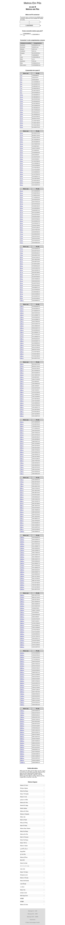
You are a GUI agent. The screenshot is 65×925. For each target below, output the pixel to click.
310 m (21, 375)
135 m (21, 319)
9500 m (22, 751)
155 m (21, 328)
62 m (21, 214)
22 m (21, 120)
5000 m (22, 647)
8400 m (22, 728)
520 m (21, 424)
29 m (21, 139)
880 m (21, 505)
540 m (21, 428)
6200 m (22, 676)
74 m (21, 240)
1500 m (22, 557)
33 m (21, 148)
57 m (21, 204)
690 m (21, 460)
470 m (21, 409)
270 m (21, 366)
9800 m (22, 758)
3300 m (22, 610)
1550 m (22, 559)
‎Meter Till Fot (23, 842)
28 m (21, 137)
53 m (21, 195)
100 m (21, 300)
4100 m (22, 627)
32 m (21, 146)
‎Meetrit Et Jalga (24, 805)
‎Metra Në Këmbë (24, 880)
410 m (21, 396)
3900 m (22, 623)
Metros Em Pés (32, 3)
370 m (21, 388)
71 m (21, 234)
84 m (21, 266)
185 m (21, 341)
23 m (21, 123)
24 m (21, 125)
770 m (21, 482)
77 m (21, 251)
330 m (21, 379)
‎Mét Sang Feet (24, 895)
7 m (21, 88)
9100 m (22, 743)
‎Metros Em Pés (24, 834)
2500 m (22, 589)
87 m (21, 272)
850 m (21, 499)
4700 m (22, 640)
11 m (21, 97)
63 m (21, 217)
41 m (21, 165)
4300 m (22, 632)
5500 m (22, 661)
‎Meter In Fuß (23, 796)
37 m (21, 157)
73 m (21, 238)
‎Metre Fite (22, 889)
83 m (21, 263)
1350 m (22, 550)
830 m (21, 494)
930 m (21, 516)
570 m (21, 435)
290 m (21, 370)
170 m (21, 334)
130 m (21, 317)
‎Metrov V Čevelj (24, 877)
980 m (21, 527)
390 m (21, 392)
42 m (21, 167)
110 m (21, 308)
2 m (21, 77)
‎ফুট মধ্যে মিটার (23, 854)
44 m (21, 172)
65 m (21, 221)
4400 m (22, 634)
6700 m (22, 687)
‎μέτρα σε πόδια (24, 799)
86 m (21, 270)
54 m (21, 197)
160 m (21, 330)
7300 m (22, 700)
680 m (21, 458)
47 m (21, 178)
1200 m (22, 544)
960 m (21, 523)
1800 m (22, 569)
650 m (21, 452)
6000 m (22, 672)
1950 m (22, 576)
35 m (21, 152)
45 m (21, 174)
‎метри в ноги (23, 892)
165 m (21, 332)
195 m (21, 345)
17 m (21, 110)
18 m (21, 112)
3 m (21, 79)
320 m (21, 377)
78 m (21, 253)
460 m (21, 407)
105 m (21, 306)
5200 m (22, 655)
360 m (21, 385)
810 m (21, 490)
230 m (21, 354)
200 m (21, 347)
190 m (21, 343)
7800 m (22, 715)
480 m (21, 411)
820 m (21, 492)
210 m (21, 349)
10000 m (22, 762)
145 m (21, 323)
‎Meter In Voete (24, 845)
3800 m (22, 621)
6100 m (22, 674)
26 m (21, 133)
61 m (21, 212)
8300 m (22, 726)
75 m (21, 242)
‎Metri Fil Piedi (23, 825)
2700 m (22, 597)
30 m (21, 142)
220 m (21, 351)
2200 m (22, 582)
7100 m (22, 696)
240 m (21, 356)
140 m (21, 321)
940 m (21, 518)
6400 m (22, 681)
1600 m (22, 561)
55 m (21, 199)
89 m (21, 276)
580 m (21, 437)
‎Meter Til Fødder (24, 794)
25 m (21, 127)
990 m (21, 529)
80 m (21, 257)
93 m (21, 285)
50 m (21, 185)
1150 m (22, 541)
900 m (21, 510)
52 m (21, 193)
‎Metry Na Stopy (24, 791)
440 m (21, 403)
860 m (21, 501)
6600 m (22, 685)
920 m (21, 514)
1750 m (22, 567)
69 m (21, 229)
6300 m (22, 679)
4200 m (22, 629)
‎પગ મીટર (22, 887)
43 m (21, 170)
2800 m (22, 599)
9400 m (22, 749)
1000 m (22, 531)
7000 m (22, 694)
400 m (21, 394)
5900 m (22, 670)
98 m (21, 296)
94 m (21, 287)
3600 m (22, 616)
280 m (21, 368)
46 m (21, 176)
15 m (21, 105)
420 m (21, 398)
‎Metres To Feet (24, 904)
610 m (21, 443)
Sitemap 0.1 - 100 (32, 911)
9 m (21, 92)
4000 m (22, 625)
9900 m (22, 760)
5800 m (22, 668)
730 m (21, 469)
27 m (21, 135)
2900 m (22, 601)
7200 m (22, 698)
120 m (21, 313)
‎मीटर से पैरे (22, 860)
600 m (21, 441)
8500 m (22, 730)
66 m (21, 223)
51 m (21, 191)
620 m (21, 445)
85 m (21, 268)
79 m (21, 255)
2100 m (22, 580)
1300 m (22, 548)
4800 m (22, 642)
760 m (21, 479)
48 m (21, 180)
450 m (21, 405)
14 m (21, 103)
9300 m (22, 747)
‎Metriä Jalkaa (23, 808)
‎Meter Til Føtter (24, 872)
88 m (21, 274)
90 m (21, 279)
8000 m (22, 719)
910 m (21, 512)
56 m (21, 201)
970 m (21, 525)
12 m (21, 99)
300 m (21, 373)
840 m (21, 497)
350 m (21, 383)
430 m (21, 401)
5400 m (22, 659)
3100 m (22, 606)
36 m (21, 154)
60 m (21, 210)
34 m (21, 150)
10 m (21, 95)
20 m (21, 116)
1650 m (22, 563)
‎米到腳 (22, 901)
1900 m (22, 574)
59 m (21, 208)
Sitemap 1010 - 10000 (32, 916)
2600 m (22, 595)
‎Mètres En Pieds (24, 811)
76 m (21, 248)
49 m (21, 182)
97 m (21, 294)
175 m (21, 336)
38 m (21, 159)
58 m (21, 206)
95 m (21, 289)
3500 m (22, 614)
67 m (21, 225)
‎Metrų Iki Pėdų (24, 822)
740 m (21, 471)
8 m (21, 90)
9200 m (22, 745)
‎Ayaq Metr (22, 851)
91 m (21, 281)
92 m (21, 283)
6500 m (22, 683)
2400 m (22, 587)
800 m (21, 488)
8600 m (22, 732)
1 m (21, 75)
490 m (21, 413)
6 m (21, 86)
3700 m (22, 619)
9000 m (22, 741)
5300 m (22, 657)
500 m (21, 416)
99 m (21, 298)
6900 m (22, 691)
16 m (21, 107)
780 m (21, 484)
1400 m (22, 552)
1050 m (22, 537)
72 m (21, 236)
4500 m (22, 636)
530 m (21, 426)
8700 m (22, 734)
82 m (21, 261)
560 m (21, 432)
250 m (21, 358)
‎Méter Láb (22, 817)
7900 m (22, 717)
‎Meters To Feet (24, 785)
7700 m (22, 713)
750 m (21, 473)
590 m (21, 439)
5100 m (22, 653)
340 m (21, 381)
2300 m (22, 585)
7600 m (22, 710)
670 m (21, 456)
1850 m (22, 572)
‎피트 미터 (22, 869)
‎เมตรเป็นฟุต (23, 883)
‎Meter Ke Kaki (23, 863)
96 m (21, 292)
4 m (21, 82)
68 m (21, 227)
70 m (21, 232)
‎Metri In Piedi (23, 819)
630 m (21, 448)
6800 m (22, 689)
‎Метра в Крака (24, 788)
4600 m (22, 638)
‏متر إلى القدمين (24, 848)
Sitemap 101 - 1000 (32, 913)
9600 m (22, 754)
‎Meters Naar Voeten (25, 828)
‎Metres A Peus (23, 857)
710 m (21, 465)
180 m (21, 338)
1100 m (22, 539)
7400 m (22, 702)
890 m (21, 507)
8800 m (22, 736)
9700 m (22, 756)
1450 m (22, 554)
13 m (21, 101)
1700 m (22, 565)
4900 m (22, 645)
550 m (21, 430)
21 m (21, 118)
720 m (21, 467)
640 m (21, 450)
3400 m (22, 612)
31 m (21, 144)
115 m (21, 310)
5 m (21, 84)
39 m (21, 161)
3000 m (22, 604)
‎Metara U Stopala (24, 814)
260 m (21, 364)
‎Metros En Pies (24, 802)
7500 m (22, 704)
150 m (21, 326)
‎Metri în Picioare (24, 837)
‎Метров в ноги (24, 875)
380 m (21, 390)
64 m (21, 219)
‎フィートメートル (24, 866)
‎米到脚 (22, 898)
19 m (21, 114)
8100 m (22, 721)
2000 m (22, 578)
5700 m (22, 666)
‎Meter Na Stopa (24, 840)
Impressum (32, 919)
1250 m (22, 546)
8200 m (22, 723)
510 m (21, 422)
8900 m (22, 738)
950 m (21, 520)
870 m (21, 503)
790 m (21, 486)
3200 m (22, 608)
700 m (21, 463)
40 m (21, 163)
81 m (21, 259)
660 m (21, 454)
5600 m (22, 663)
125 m (21, 315)
